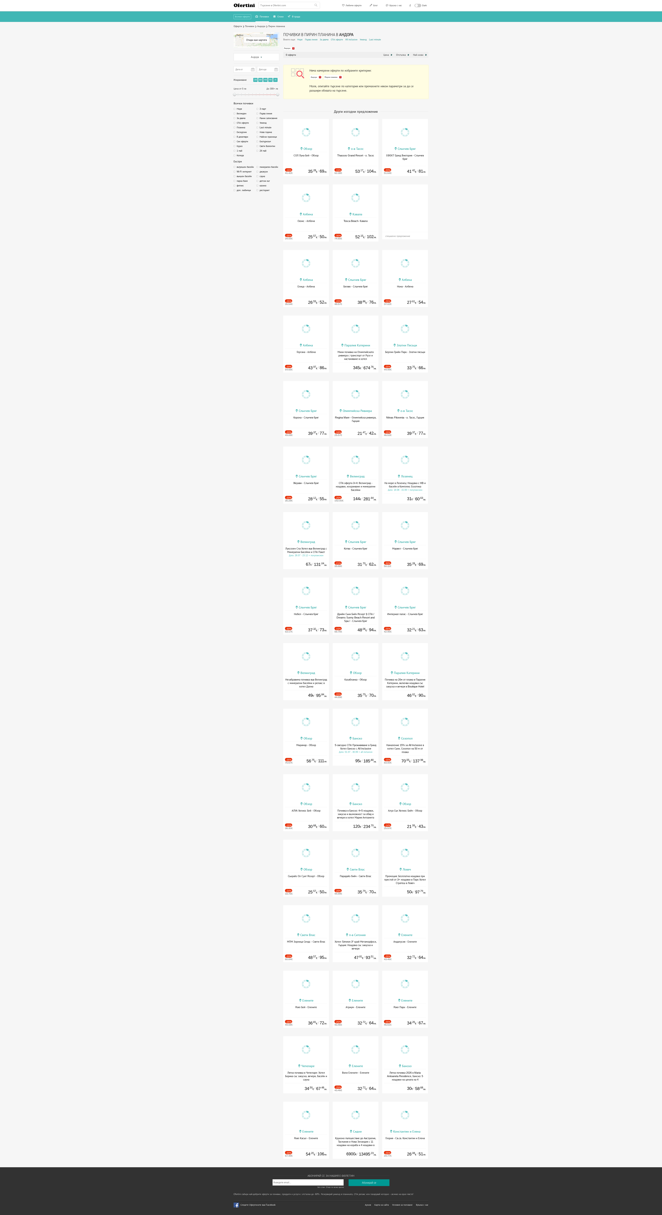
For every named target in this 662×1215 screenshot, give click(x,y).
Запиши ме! (356, 47)
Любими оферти (353, 5)
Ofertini (244, 5)
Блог (375, 5)
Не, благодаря (361, 54)
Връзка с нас (395, 5)
